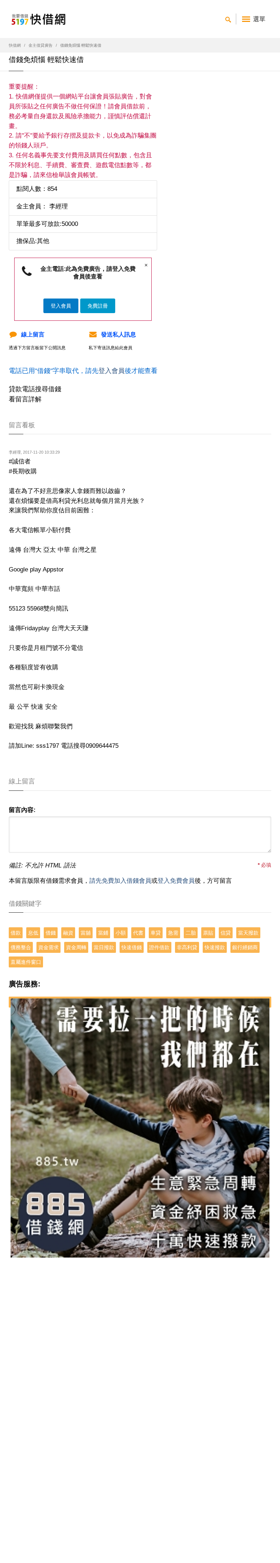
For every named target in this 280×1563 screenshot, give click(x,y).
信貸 (226, 933)
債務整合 (21, 947)
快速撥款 (215, 947)
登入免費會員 (176, 880)
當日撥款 (104, 947)
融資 (68, 933)
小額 (121, 933)
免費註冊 (98, 306)
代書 (138, 933)
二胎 (191, 933)
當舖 (86, 933)
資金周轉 (76, 947)
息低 (33, 933)
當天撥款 (248, 933)
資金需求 (48, 947)
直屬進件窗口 (26, 962)
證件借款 (159, 947)
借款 (16, 933)
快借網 (15, 45)
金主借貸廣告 (40, 45)
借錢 (51, 933)
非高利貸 (187, 947)
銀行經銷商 (245, 947)
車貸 (156, 933)
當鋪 (103, 933)
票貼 (208, 933)
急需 (173, 933)
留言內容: (22, 809)
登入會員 (61, 306)
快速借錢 (131, 947)
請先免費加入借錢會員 (120, 880)
